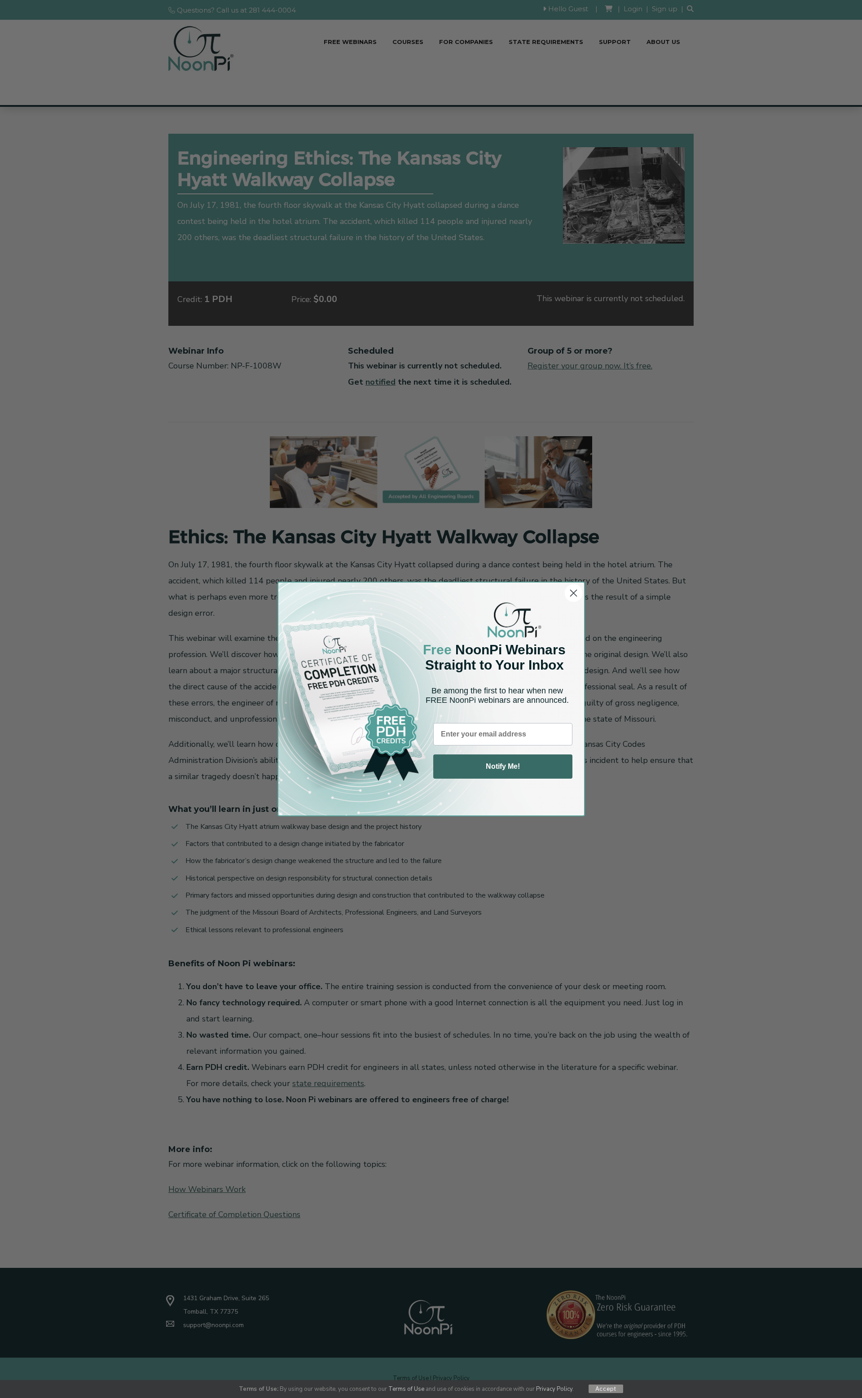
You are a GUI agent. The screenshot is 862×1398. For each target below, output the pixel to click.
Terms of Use (406, 1389)
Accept (605, 1388)
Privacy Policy (554, 1389)
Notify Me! (503, 766)
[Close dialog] (573, 593)
